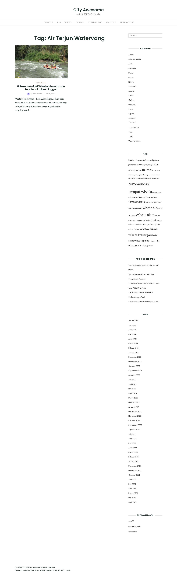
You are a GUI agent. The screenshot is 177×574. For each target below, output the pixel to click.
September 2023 (135, 370)
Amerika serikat (134, 59)
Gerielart (37, 94)
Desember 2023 (134, 357)
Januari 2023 (133, 407)
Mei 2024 (132, 334)
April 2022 (132, 448)
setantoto (132, 531)
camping (142, 160)
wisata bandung (137, 220)
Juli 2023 (132, 380)
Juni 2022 (132, 439)
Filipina (131, 82)
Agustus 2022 (134, 429)
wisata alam (145, 214)
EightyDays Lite (51, 570)
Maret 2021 (133, 493)
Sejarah (80, 22)
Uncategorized (134, 141)
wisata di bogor (143, 224)
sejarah (131, 114)
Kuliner (68, 22)
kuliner (138, 170)
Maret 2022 (133, 452)
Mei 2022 (132, 443)
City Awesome (88, 10)
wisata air (150, 208)
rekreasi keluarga (139, 197)
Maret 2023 (133, 398)
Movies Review (127, 22)
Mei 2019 (132, 497)
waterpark (132, 208)
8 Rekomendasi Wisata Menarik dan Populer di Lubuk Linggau (41, 88)
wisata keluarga (139, 235)
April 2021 (132, 488)
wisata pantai (142, 240)
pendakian (155, 175)
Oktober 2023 (134, 366)
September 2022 (135, 425)
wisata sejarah (136, 245)
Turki (130, 136)
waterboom (157, 202)
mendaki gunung (134, 175)
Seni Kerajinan (94, 22)
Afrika (130, 55)
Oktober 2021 (134, 475)
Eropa (130, 77)
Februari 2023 (134, 402)
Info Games (111, 22)
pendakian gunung (134, 178)
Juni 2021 (132, 479)
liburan (146, 170)
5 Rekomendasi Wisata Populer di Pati (143, 301)
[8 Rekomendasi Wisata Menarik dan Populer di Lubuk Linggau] (41, 61)
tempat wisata (136, 201)
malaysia (131, 104)
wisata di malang (133, 229)
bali (130, 160)
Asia (130, 64)
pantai (149, 175)
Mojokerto (143, 175)
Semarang (149, 197)
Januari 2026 (133, 321)
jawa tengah (142, 164)
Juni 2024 (132, 330)
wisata (139, 208)
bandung (135, 160)
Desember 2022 (134, 411)
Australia (132, 68)
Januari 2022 (133, 461)
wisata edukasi (149, 229)
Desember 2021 (134, 466)
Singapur (132, 118)
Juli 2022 (132, 434)
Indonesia (48, 22)
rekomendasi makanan (150, 178)
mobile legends (134, 526)
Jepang (131, 91)
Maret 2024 (133, 343)
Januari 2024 (133, 352)
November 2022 (134, 416)
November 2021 (134, 470)
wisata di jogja (155, 224)
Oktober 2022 (134, 420)
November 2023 (134, 361)
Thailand (131, 123)
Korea (130, 95)
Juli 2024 (132, 325)
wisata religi (154, 241)
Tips (59, 22)
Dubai (130, 73)
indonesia (149, 160)
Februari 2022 (134, 457)
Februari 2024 (134, 348)
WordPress (35, 570)
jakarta (156, 160)
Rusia (130, 109)
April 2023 (132, 393)
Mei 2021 (132, 484)
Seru (155, 197)
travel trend (149, 202)
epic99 (131, 521)
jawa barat (132, 165)
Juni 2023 (132, 384)
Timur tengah (133, 127)
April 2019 (132, 502)
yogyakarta (149, 246)
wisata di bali (150, 220)
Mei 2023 (132, 389)
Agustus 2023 (134, 375)
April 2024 (132, 339)
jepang (150, 165)
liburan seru (155, 170)
